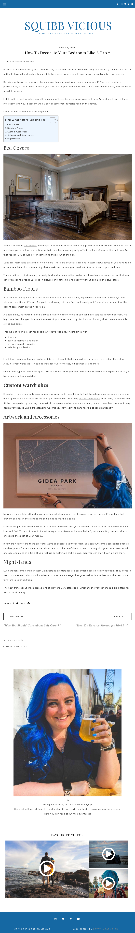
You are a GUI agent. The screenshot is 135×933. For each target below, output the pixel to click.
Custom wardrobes (17, 131)
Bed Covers (13, 124)
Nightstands (13, 138)
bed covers (30, 245)
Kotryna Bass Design (107, 929)
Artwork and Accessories (21, 135)
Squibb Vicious (68, 25)
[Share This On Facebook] (14, 603)
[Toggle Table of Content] (51, 120)
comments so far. (15, 640)
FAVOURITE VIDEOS (67, 835)
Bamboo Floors (15, 128)
